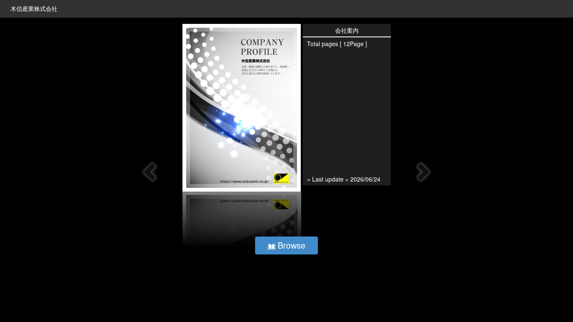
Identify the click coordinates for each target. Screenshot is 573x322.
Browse (290, 245)
